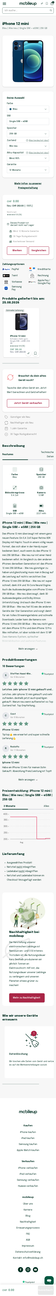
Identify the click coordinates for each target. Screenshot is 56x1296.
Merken (17, 250)
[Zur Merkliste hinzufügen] (35, 353)
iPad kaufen (28, 1138)
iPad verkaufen (28, 1174)
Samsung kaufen (28, 1144)
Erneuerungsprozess (28, 1228)
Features (7, 454)
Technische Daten (47, 454)
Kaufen (28, 1125)
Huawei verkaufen (28, 1186)
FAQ (28, 1234)
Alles (46, 806)
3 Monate (9, 806)
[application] (28, 830)
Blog (28, 1216)
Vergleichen (38, 250)
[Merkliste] (47, 3)
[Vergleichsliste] (41, 3)
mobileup (28, 1197)
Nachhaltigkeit (28, 1222)
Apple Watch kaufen (28, 1150)
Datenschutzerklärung (27, 1252)
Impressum (28, 1246)
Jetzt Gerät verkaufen (28, 403)
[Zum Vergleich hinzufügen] (28, 353)
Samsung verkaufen (28, 1180)
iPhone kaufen (28, 1132)
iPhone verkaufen (28, 1168)
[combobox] (28, 10)
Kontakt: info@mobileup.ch (28, 1258)
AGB (28, 1240)
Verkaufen (28, 1161)
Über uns (28, 1204)
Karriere (28, 1210)
